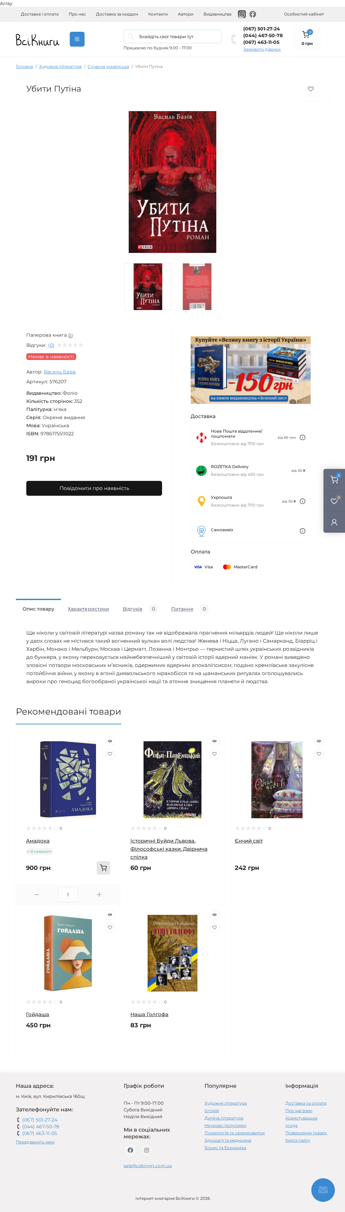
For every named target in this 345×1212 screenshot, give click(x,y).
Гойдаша (37, 1014)
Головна (24, 66)
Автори (185, 14)
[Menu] (77, 39)
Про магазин (298, 1110)
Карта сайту (297, 1140)
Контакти (158, 14)
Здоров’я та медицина (228, 1140)
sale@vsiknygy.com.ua (148, 1165)
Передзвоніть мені (35, 1141)
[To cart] (103, 868)
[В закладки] (311, 89)
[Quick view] (110, 741)
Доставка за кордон (117, 14)
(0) (51, 345)
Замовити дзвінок (262, 49)
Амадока (38, 840)
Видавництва (217, 14)
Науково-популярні (225, 1125)
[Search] (131, 36)
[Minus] (37, 895)
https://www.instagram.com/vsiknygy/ (146, 1150)
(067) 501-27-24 (261, 29)
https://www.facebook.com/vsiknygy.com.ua (130, 1150)
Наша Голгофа (149, 1014)
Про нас (77, 14)
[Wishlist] (110, 754)
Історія (212, 1110)
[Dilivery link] (302, 437)
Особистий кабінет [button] (304, 14)
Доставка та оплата (305, 1103)
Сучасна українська (108, 66)
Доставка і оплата (40, 14)
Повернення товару (306, 1132)
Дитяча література (224, 1117)
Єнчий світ (249, 840)
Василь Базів (60, 372)
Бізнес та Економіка (225, 1147)
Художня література (60, 66)
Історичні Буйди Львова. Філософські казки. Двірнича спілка (169, 848)
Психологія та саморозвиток (235, 1132)
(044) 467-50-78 (263, 35)
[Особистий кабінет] (334, 522)
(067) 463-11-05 (261, 42)
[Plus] (99, 895)
